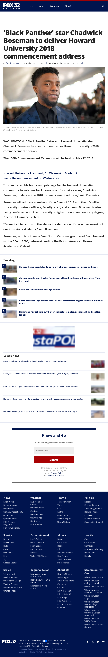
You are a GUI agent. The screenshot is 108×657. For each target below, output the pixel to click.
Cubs (5, 549)
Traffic (61, 497)
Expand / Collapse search (103, 6)
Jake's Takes (36, 539)
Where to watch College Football (91, 582)
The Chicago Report (93, 508)
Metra (60, 512)
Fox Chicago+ (36, 546)
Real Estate (62, 556)
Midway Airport (64, 518)
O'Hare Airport (63, 515)
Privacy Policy (57, 473)
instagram (93, 641)
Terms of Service (56, 475)
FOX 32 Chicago (28, 63)
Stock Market (63, 562)
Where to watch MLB (94, 586)
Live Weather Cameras (36, 503)
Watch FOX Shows (38, 556)
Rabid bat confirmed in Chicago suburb (39, 289)
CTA (59, 508)
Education (41, 63)
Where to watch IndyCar (91, 597)
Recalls (87, 556)
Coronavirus (89, 542)
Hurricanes (35, 521)
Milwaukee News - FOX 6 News (38, 575)
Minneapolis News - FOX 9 (39, 587)
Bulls (5, 546)
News (6, 497)
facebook (87, 641)
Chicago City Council (93, 522)
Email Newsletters (65, 580)
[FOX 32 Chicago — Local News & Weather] (12, 6)
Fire (5, 556)
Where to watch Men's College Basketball (91, 604)
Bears (6, 539)
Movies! (33, 552)
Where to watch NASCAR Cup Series (93, 591)
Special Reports (10, 518)
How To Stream (64, 574)
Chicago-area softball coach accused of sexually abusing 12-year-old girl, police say (40, 373)
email (103, 641)
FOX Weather (36, 524)
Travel (60, 505)
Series (7, 570)
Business (61, 539)
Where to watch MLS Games (94, 625)
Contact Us (62, 584)
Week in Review (10, 577)
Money (61, 535)
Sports (7, 535)
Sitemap (61, 607)
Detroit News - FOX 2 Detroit (40, 581)
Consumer (62, 542)
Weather (35, 497)
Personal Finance (65, 552)
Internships (62, 597)
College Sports (10, 562)
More (67, 6)
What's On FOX (37, 542)
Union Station (63, 522)
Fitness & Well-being (93, 549)
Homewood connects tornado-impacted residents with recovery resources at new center (43, 399)
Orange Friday (9, 590)
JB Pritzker (89, 515)
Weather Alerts (37, 507)
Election (88, 501)
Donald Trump (91, 512)
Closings (34, 511)
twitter (98, 641)
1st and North (9, 574)
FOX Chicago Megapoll (9, 523)
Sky (4, 559)
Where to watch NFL (93, 577)
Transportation (64, 501)
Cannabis (88, 546)
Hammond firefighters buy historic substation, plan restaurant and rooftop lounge (40, 411)
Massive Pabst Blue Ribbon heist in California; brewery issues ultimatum (35, 361)
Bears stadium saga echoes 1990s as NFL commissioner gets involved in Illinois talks (40, 386)
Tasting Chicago (10, 584)
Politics (89, 497)
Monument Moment (12, 587)
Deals (60, 546)
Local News (8, 501)
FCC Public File (64, 601)
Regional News (39, 570)
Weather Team (37, 514)
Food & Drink (36, 549)
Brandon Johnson (92, 518)
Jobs (59, 549)
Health (88, 535)
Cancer (87, 539)
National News (10, 505)
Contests (61, 587)
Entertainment (39, 535)
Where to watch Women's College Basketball (92, 613)
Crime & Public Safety (13, 512)
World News (8, 508)
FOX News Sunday (11, 528)
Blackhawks (8, 542)
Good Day (8, 515)
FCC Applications (65, 604)
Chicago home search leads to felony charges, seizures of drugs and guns (58, 267)
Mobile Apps (63, 577)
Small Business (64, 559)
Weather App (36, 517)
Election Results (91, 505)
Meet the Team (64, 590)
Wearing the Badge (12, 580)
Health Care (89, 552)
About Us (63, 570)
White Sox (8, 552)
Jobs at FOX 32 (64, 594)
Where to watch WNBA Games (91, 619)
